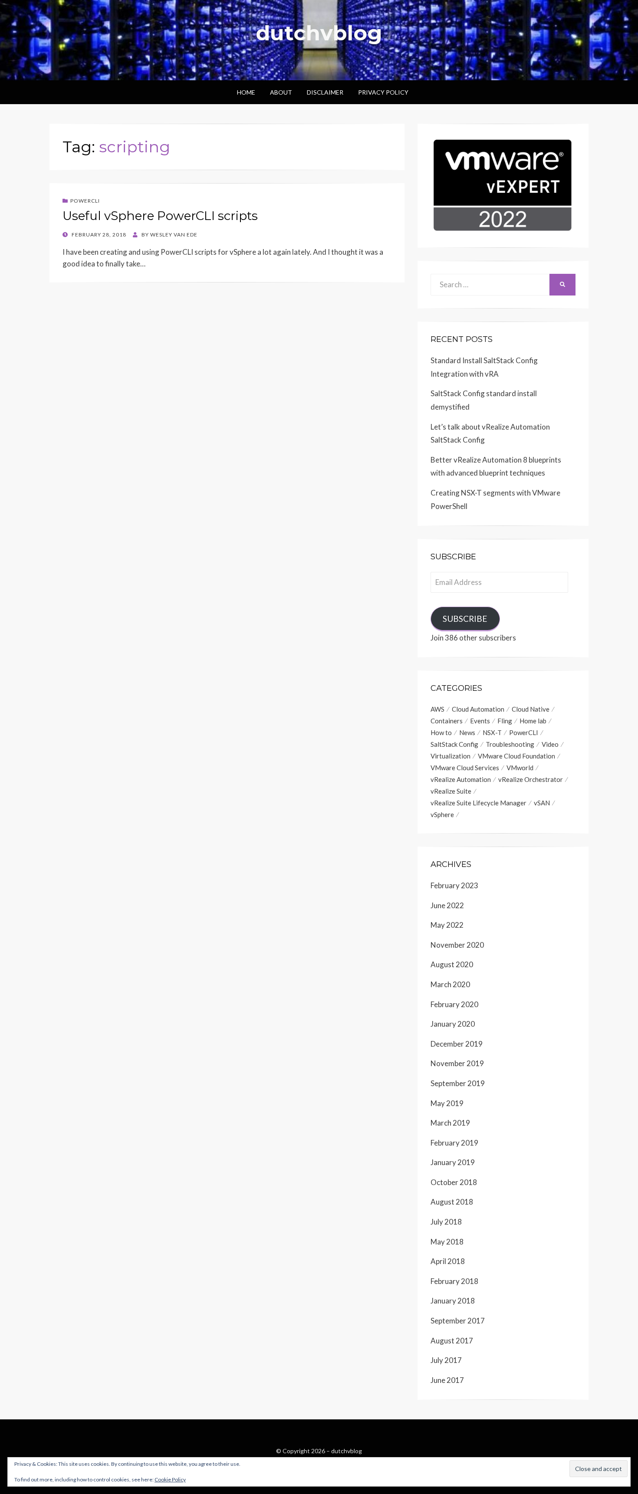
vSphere (442, 814)
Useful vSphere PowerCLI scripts (160, 215)
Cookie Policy (170, 1479)
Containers (447, 721)
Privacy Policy (383, 92)
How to (441, 732)
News (467, 732)
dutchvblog (319, 33)
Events (480, 721)
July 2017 (446, 1360)
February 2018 (454, 1281)
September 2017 (458, 1320)
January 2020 (453, 1023)
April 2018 (448, 1261)
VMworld (519, 768)
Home (246, 92)
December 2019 (457, 1043)
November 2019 (457, 1063)
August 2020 (452, 964)
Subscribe (465, 619)
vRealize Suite (451, 791)
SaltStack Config (454, 744)
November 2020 (457, 944)
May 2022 (447, 924)
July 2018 (446, 1221)
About (281, 92)
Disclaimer (325, 92)
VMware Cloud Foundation (516, 756)
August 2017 (452, 1340)
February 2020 (454, 1004)
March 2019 (450, 1122)
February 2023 (454, 885)
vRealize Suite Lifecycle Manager (478, 803)
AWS (437, 709)
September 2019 (458, 1083)
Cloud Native (530, 709)
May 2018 (447, 1241)
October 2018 (454, 1182)
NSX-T (492, 732)
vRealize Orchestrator (530, 779)
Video (550, 744)
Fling (504, 721)
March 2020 (450, 984)
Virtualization (450, 756)
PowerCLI (85, 200)
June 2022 (447, 905)
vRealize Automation (461, 779)
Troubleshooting (510, 744)
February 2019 (454, 1142)
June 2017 (447, 1380)
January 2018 (453, 1300)
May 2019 (447, 1103)
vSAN (542, 803)
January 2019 (453, 1162)
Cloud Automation (478, 709)
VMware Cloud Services (465, 768)
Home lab (533, 721)
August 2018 (452, 1201)
